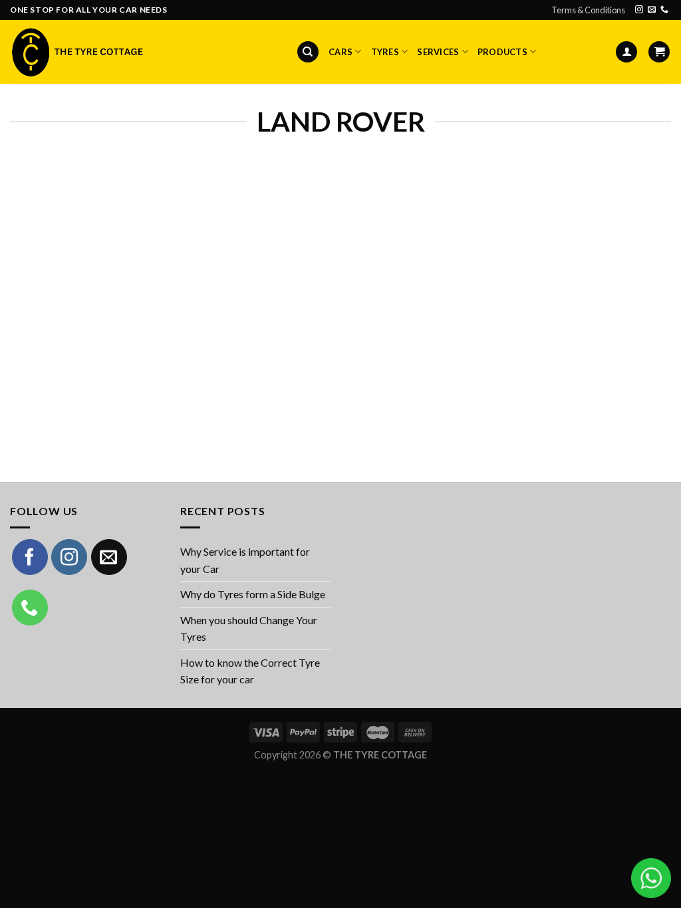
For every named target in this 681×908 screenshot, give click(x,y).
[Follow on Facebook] (30, 557)
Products (502, 52)
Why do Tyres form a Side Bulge (252, 594)
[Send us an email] (652, 10)
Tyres (385, 52)
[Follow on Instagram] (639, 10)
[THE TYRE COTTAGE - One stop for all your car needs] (76, 51)
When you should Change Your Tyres (248, 628)
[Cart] (659, 52)
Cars (340, 52)
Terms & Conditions (588, 10)
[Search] (308, 52)
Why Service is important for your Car (245, 560)
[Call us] (664, 10)
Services (438, 52)
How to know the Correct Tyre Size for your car (250, 671)
